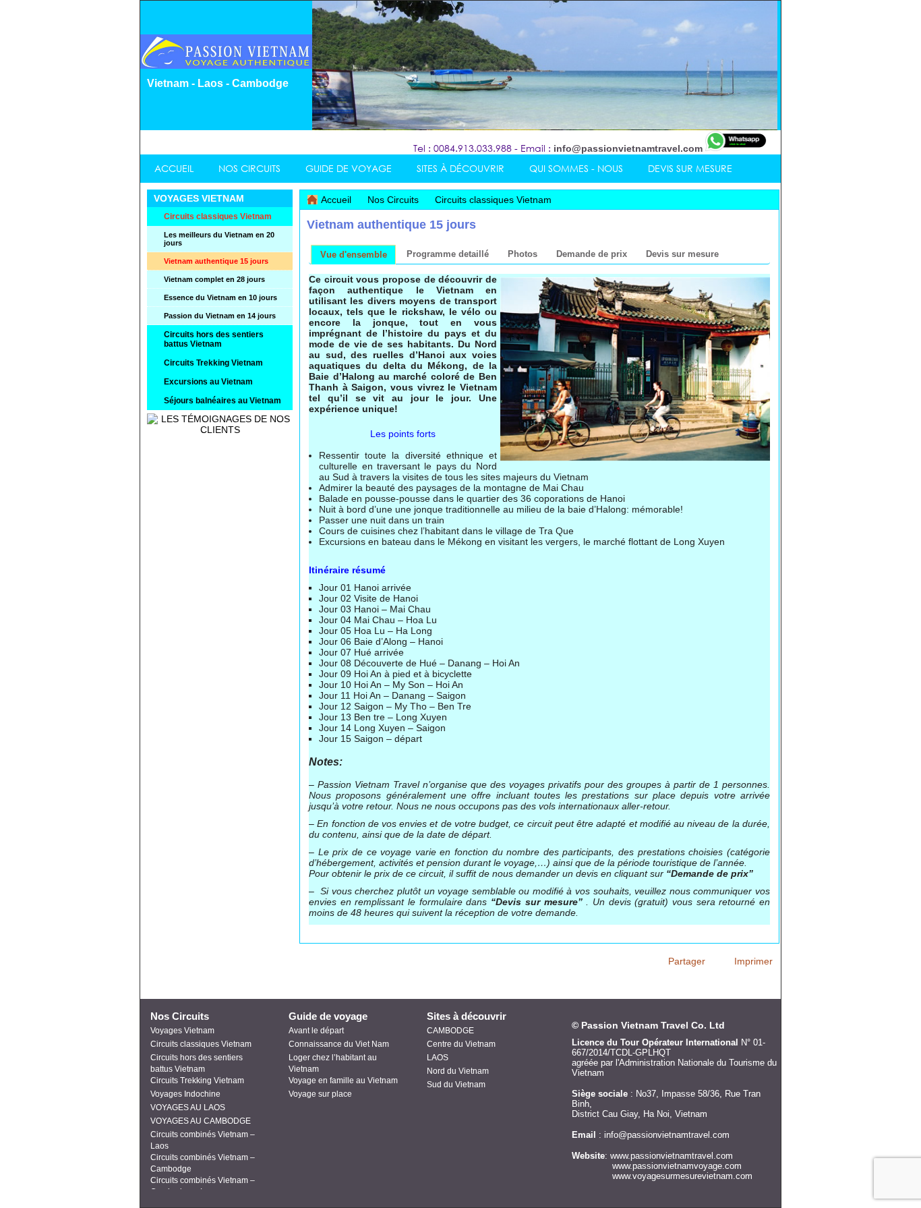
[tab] (353, 254)
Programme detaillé (448, 254)
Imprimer (753, 961)
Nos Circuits (394, 199)
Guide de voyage (328, 1016)
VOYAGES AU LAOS (187, 1107)
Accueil (336, 199)
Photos (522, 254)
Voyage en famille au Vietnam (343, 1080)
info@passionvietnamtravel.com (628, 148)
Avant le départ (316, 1030)
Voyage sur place (320, 1094)
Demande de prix (591, 254)
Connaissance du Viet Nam (339, 1044)
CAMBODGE (450, 1030)
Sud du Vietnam (456, 1084)
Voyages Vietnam (182, 1030)
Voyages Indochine (185, 1094)
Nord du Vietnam (458, 1071)
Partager (686, 961)
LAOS (437, 1057)
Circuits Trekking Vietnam (197, 1080)
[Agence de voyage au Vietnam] (230, 65)
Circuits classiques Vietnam (493, 199)
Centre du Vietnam (461, 1044)
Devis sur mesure (682, 254)
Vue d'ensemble (353, 255)
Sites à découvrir (466, 1016)
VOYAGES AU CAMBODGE (200, 1121)
